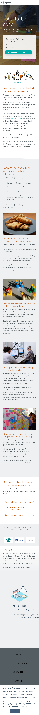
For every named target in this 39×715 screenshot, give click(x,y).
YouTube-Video (16, 119)
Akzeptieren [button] (14, 711)
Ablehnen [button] (25, 711)
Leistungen (18, 672)
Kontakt (18, 654)
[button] (36, 2)
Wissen (18, 681)
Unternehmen (18, 663)
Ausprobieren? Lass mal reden (18, 52)
